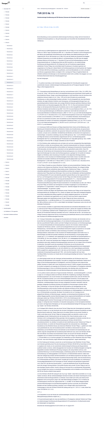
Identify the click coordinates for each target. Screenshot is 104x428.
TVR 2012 (7, 168)
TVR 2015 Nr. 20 (10, 104)
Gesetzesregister (7, 208)
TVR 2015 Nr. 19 (10, 100)
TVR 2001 (7, 202)
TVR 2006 (7, 186)
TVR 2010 (7, 174)
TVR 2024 (7, 14)
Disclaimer (6, 217)
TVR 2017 (7, 36)
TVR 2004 (7, 193)
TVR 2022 (7, 21)
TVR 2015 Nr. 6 (10, 61)
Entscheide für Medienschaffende (11, 214)
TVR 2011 (7, 171)
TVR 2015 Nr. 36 (10, 153)
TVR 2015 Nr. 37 (10, 156)
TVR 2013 (7, 165)
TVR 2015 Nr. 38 (10, 159)
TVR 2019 (7, 30)
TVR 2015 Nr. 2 (10, 48)
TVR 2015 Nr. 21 (10, 107)
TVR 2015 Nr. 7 (10, 64)
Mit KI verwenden (85, 8)
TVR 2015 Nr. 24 (10, 116)
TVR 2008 (7, 180)
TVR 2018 (7, 33)
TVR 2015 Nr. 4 (10, 54)
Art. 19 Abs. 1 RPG (42, 27)
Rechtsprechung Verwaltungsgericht (48, 8)
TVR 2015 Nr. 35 (10, 150)
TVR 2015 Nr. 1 (10, 45)
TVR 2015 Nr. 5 (10, 57)
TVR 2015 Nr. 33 (10, 143)
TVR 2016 (7, 39)
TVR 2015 (7, 42)
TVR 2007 (7, 183)
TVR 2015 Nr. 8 (10, 67)
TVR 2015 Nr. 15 (10, 88)
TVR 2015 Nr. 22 (10, 110)
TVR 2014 (7, 162)
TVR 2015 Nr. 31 (10, 137)
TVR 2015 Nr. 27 (10, 125)
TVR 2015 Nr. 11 (10, 76)
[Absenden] (84, 3)
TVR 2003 (7, 196)
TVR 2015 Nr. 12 (10, 79)
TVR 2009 (7, 177)
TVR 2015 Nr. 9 (10, 70)
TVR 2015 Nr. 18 (10, 97)
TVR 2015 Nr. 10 (10, 73)
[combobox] (92, 2)
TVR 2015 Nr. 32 (10, 140)
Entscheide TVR (7, 8)
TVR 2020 (7, 27)
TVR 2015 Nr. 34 (10, 146)
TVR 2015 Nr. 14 (10, 85)
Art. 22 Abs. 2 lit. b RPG (53, 27)
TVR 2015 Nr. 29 (10, 131)
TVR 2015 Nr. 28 (10, 128)
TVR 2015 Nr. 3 (10, 51)
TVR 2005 (7, 189)
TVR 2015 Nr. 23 (10, 113)
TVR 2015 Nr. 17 (10, 94)
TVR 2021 (7, 24)
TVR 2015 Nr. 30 (10, 134)
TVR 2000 (7, 205)
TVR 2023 (7, 18)
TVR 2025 (7, 11)
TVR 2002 (7, 199)
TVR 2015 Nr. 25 (10, 119)
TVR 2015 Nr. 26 (10, 122)
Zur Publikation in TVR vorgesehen (11, 211)
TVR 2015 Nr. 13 (10, 82)
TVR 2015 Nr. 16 (10, 91)
